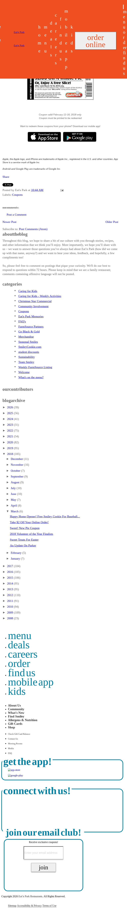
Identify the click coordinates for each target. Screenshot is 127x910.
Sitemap (12, 905)
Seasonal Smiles (28, 341)
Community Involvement (33, 306)
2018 (10, 454)
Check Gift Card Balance (19, 734)
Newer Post (9, 222)
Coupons (17, 194)
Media (11, 748)
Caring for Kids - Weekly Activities (39, 296)
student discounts (28, 352)
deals (51, 39)
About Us (14, 705)
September (17, 476)
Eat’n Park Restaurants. (31, 896)
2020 (10, 442)
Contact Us (13, 739)
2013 (10, 589)
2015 (10, 577)
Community (16, 709)
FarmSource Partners (30, 326)
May (14, 499)
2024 (10, 419)
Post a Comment (16, 214)
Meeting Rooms (15, 743)
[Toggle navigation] (123, 7)
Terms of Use (49, 905)
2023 (10, 424)
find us (124, 63)
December (17, 459)
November (17, 464)
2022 (10, 430)
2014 (10, 583)
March (15, 511)
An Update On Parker (23, 545)
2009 (10, 612)
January (16, 558)
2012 (10, 595)
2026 (10, 407)
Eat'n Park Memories (30, 316)
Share (5, 176)
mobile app (31, 682)
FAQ (10, 753)
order (125, 40)
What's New (16, 712)
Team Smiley (26, 362)
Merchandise (26, 336)
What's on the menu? (30, 377)
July (14, 488)
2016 (10, 571)
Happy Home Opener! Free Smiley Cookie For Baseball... (45, 516)
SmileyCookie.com (29, 346)
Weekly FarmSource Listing (35, 367)
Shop (11, 727)
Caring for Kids (27, 291)
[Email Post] (61, 190)
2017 (10, 566)
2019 (10, 448)
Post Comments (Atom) (33, 229)
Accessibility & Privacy (29, 905)
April (14, 505)
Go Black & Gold (29, 331)
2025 (10, 413)
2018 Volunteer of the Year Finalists (31, 534)
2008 (10, 618)
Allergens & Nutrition (22, 720)
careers (56, 39)
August (15, 482)
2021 (10, 436)
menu (125, 19)
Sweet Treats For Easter (24, 539)
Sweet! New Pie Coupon (25, 528)
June (14, 494)
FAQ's (22, 321)
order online (95, 41)
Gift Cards (15, 723)
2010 (10, 606)
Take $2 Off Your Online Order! (29, 522)
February (16, 552)
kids (17, 691)
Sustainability (26, 357)
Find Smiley (16, 716)
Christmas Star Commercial (35, 301)
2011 (10, 601)
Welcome (24, 372)
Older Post (112, 222)
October (16, 470)
